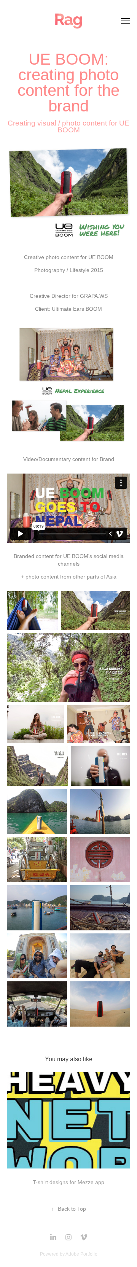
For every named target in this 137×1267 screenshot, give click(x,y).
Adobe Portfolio (81, 1254)
